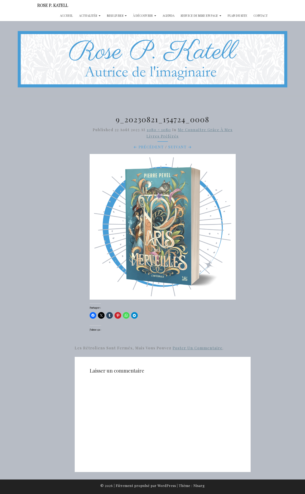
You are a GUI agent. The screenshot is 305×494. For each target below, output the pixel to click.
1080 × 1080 (159, 129)
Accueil (66, 16)
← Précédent (148, 146)
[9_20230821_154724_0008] (163, 228)
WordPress (166, 485)
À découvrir (143, 16)
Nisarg (199, 485)
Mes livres (115, 16)
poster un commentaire (198, 347)
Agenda (168, 16)
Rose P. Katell (52, 5)
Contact (261, 16)
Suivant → (180, 146)
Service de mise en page (199, 16)
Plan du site (237, 16)
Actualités (88, 16)
